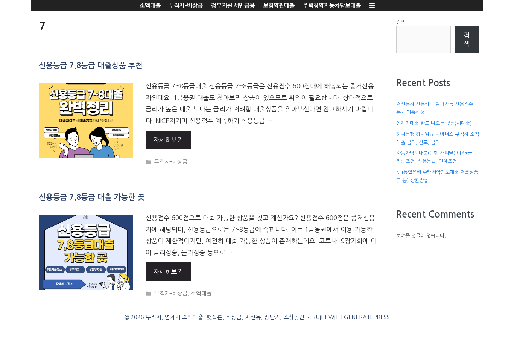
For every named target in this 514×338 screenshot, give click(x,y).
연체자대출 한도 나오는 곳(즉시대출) (434, 123)
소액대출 (150, 5)
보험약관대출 (279, 5)
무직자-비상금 (186, 5)
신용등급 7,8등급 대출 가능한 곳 (92, 197)
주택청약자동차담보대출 (332, 5)
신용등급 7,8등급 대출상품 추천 (91, 65)
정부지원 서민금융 (233, 5)
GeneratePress (367, 317)
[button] (372, 5)
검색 (400, 22)
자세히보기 (168, 140)
